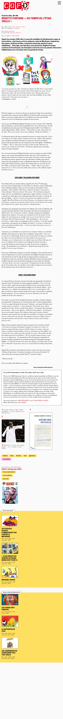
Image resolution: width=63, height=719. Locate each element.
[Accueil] (16, 6)
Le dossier (16, 28)
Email (25, 455)
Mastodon (18, 455)
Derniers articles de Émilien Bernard (11, 592)
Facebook (5, 455)
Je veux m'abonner (7, 475)
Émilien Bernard (9, 31)
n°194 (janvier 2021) (12, 469)
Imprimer (33, 455)
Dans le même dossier (8, 510)
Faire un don (6, 478)
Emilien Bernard (15, 32)
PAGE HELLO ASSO (41, 400)
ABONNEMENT (23, 400)
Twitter (12, 455)
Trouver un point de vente (9, 472)
